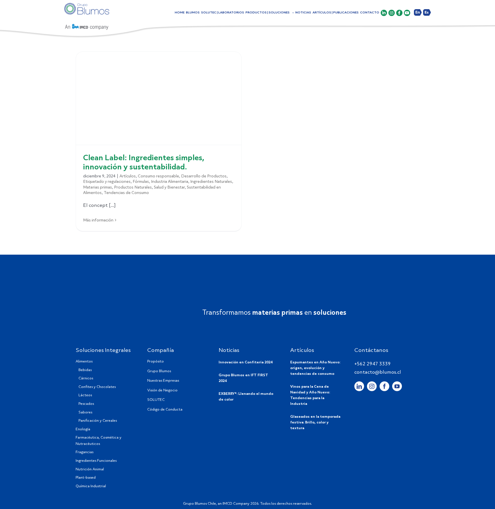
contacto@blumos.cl (377, 372)
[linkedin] (359, 386)
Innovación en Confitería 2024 (245, 362)
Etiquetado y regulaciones (107, 182)
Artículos (127, 176)
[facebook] (384, 386)
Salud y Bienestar (169, 187)
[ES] (427, 16)
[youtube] (397, 386)
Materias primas (97, 187)
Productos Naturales (133, 187)
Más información (98, 220)
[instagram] (372, 386)
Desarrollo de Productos (204, 176)
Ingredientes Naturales (211, 182)
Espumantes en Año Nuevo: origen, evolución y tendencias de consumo (315, 368)
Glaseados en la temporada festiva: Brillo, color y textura (315, 422)
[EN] (418, 16)
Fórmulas (141, 182)
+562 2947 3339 (372, 364)
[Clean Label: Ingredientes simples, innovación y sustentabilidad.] (158, 98)
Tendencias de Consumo (126, 193)
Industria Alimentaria (169, 182)
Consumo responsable (158, 176)
